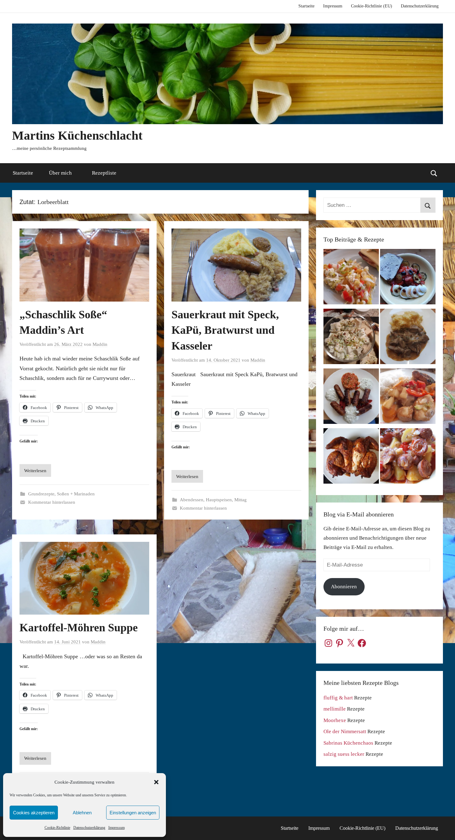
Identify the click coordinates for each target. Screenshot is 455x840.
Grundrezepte (41, 493)
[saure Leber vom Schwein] (408, 338)
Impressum (116, 827)
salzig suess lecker (343, 754)
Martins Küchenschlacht (77, 135)
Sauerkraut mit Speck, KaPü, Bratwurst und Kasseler (225, 330)
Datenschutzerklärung (89, 827)
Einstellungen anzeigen (133, 812)
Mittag (240, 499)
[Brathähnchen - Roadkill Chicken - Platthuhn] (351, 457)
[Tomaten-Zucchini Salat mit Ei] (408, 278)
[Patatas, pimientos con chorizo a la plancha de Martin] (408, 457)
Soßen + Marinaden (76, 493)
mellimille (334, 709)
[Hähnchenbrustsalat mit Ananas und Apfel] (351, 338)
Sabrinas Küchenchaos (348, 743)
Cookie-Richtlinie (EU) (371, 6)
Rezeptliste (104, 173)
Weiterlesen (35, 470)
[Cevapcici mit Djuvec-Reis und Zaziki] (351, 397)
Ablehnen (82, 812)
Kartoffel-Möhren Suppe (79, 627)
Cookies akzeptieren (33, 812)
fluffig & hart (338, 698)
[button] (156, 782)
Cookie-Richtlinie (57, 827)
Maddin (100, 344)
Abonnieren (344, 587)
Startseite (306, 6)
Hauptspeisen (219, 499)
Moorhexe (334, 720)
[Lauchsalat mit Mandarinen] (351, 278)
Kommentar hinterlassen (51, 502)
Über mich (60, 173)
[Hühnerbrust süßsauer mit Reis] (408, 397)
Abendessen (191, 499)
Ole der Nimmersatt (344, 731)
